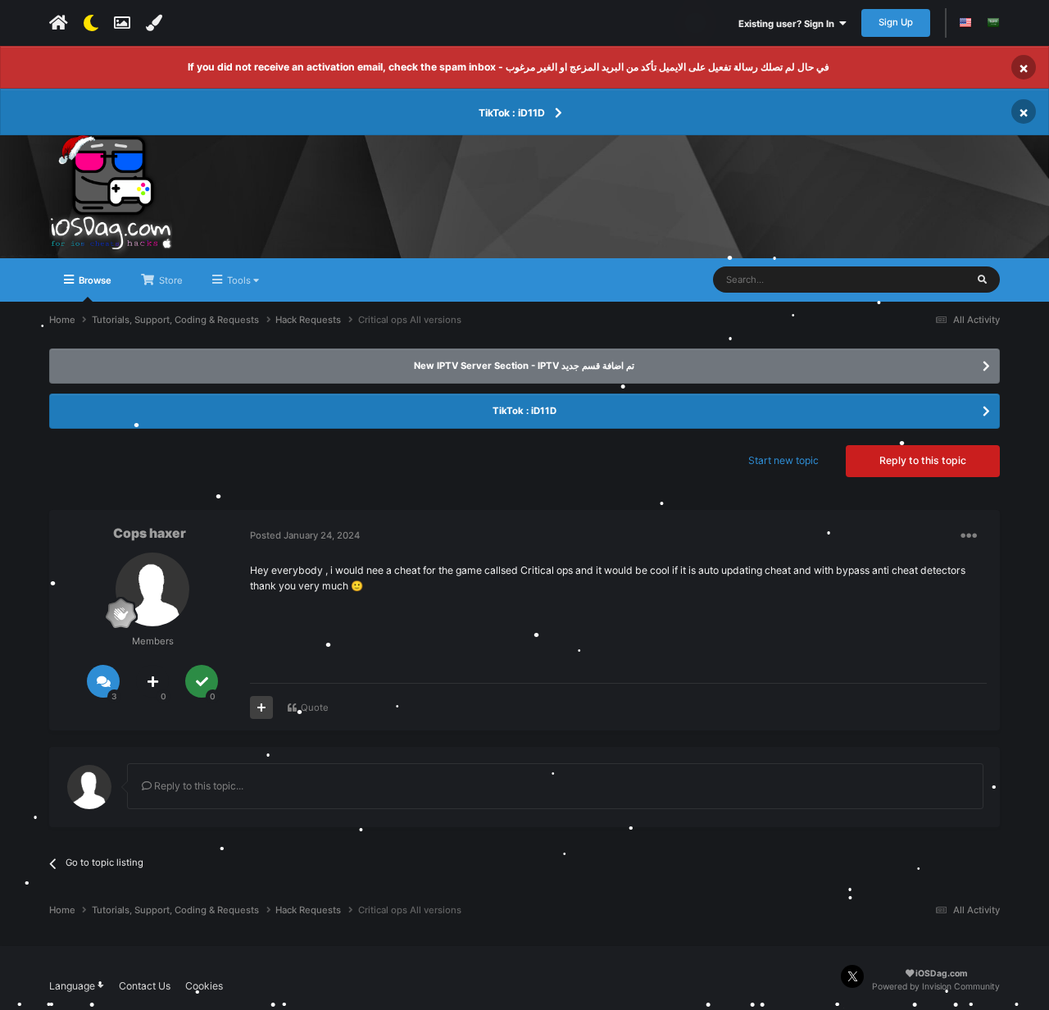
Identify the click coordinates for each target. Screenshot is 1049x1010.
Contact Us (144, 986)
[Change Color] (153, 23)
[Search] (982, 279)
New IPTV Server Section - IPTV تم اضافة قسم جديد (524, 365)
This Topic (925, 279)
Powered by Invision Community (936, 986)
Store (170, 280)
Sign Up (896, 22)
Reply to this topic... (197, 786)
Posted (305, 535)
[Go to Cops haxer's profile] (152, 589)
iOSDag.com (940, 973)
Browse (93, 280)
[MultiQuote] (261, 707)
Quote (315, 707)
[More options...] (969, 536)
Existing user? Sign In (788, 24)
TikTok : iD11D (512, 113)
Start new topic (783, 460)
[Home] (58, 23)
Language (73, 986)
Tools (239, 280)
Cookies (204, 986)
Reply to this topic (922, 460)
